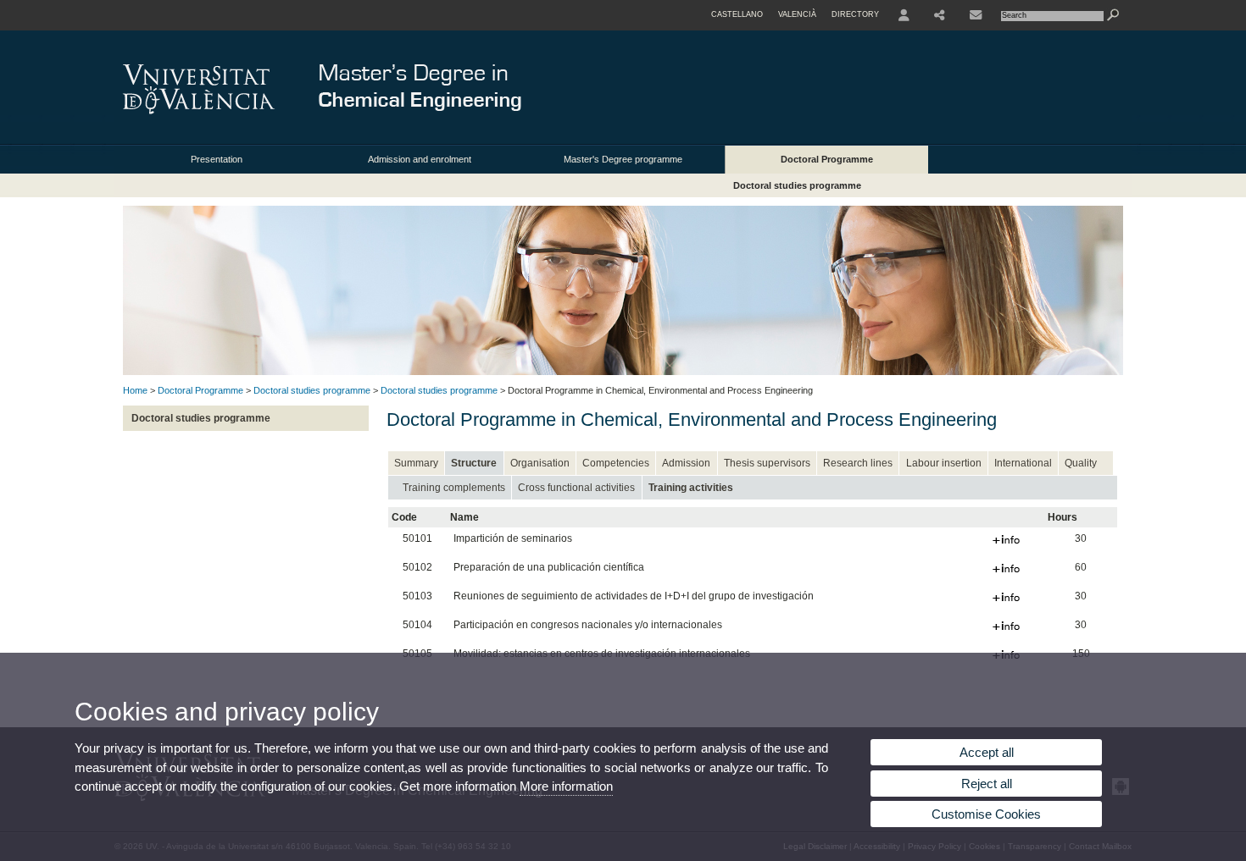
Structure (474, 463)
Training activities (690, 488)
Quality (1081, 463)
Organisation (540, 463)
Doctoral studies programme (797, 185)
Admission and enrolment (419, 159)
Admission (686, 463)
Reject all (986, 783)
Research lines (858, 463)
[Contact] (976, 15)
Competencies (615, 463)
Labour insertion (944, 463)
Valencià (797, 14)
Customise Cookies (986, 814)
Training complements (454, 488)
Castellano (737, 14)
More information (566, 786)
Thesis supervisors (767, 463)
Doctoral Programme (827, 159)
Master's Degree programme (623, 159)
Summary (416, 463)
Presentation (216, 159)
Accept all (987, 752)
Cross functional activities (576, 488)
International (1023, 463)
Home (135, 390)
